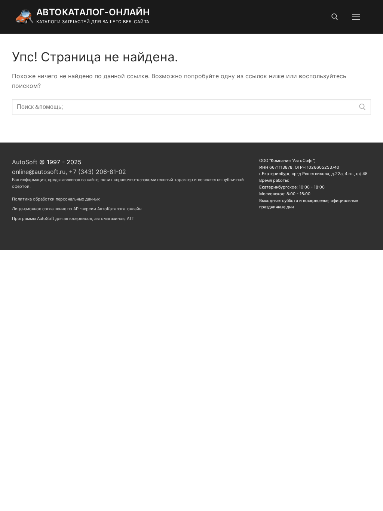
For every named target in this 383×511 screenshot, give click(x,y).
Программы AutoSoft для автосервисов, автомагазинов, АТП (73, 218)
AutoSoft (24, 162)
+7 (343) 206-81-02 (97, 171)
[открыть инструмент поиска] (334, 16)
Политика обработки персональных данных (56, 199)
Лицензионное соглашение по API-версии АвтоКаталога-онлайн (76, 208)
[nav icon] (356, 17)
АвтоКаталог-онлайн (93, 12)
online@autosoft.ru (38, 171)
